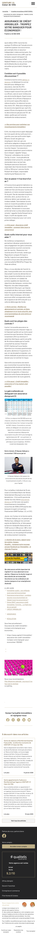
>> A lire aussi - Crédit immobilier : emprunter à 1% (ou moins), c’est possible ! (17, 383)
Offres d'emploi (7, 881)
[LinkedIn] (23, 719)
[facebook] (4, 836)
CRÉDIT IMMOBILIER (14, 609)
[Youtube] (29, 719)
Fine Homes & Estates (10, 896)
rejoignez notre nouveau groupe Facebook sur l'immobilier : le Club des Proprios (18, 546)
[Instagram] (13, 719)
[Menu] (33, 3)
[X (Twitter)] (18, 719)
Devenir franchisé (8, 886)
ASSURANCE (11, 614)
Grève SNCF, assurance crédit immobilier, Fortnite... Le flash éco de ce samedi (19, 604)
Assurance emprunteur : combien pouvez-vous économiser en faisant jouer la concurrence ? (19, 597)
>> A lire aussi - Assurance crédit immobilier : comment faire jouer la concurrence (17, 227)
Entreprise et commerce (11, 891)
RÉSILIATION (11, 619)
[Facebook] (7, 719)
